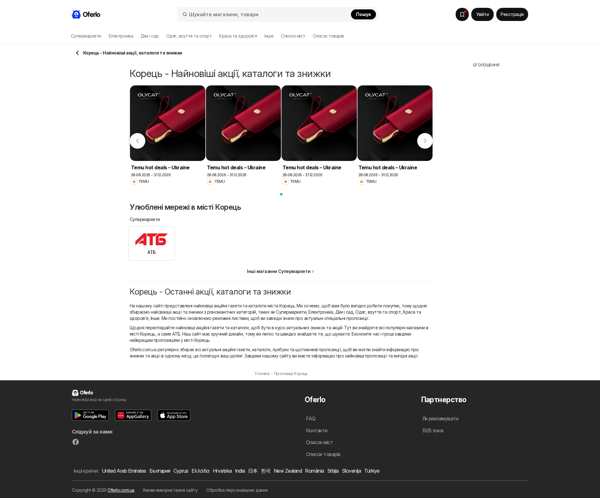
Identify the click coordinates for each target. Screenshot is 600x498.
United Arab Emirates (124, 471)
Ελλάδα (201, 471)
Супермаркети (291, 312)
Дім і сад (344, 312)
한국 (266, 471)
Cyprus (180, 471)
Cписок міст (293, 36)
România (314, 471)
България (159, 471)
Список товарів (328, 36)
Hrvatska (222, 471)
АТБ (176, 333)
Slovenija (351, 471)
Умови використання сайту (170, 490)
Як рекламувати (440, 418)
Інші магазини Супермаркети (279, 271)
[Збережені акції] (462, 14)
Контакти (317, 430)
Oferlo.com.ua (121, 490)
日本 (253, 471)
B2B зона (432, 430)
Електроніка (320, 312)
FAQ (310, 418)
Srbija (333, 471)
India (240, 471)
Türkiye (371, 471)
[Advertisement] (486, 162)
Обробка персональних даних (237, 490)
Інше (155, 318)
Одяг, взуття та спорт (378, 312)
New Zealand (288, 471)
